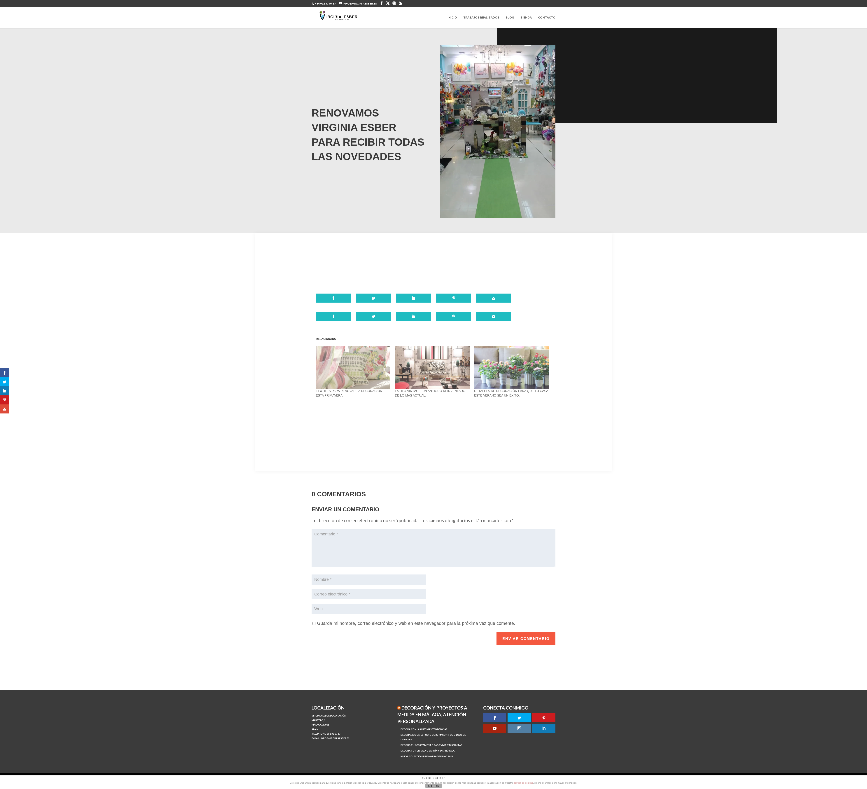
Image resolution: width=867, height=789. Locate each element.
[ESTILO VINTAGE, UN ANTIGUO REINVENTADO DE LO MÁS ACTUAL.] (432, 367)
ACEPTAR (433, 786)
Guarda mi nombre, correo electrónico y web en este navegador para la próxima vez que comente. (416, 623)
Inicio (452, 17)
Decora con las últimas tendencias (424, 729)
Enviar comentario (526, 639)
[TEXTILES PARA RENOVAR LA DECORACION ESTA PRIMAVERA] (353, 367)
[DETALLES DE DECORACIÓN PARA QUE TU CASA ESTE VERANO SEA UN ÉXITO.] (511, 367)
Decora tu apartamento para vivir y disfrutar (431, 745)
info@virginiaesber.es (335, 738)
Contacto (546, 17)
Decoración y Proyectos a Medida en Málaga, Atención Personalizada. (432, 714)
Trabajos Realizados (481, 17)
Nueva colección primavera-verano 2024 (427, 756)
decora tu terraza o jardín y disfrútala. (428, 750)
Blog (510, 17)
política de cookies (523, 783)
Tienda (526, 17)
